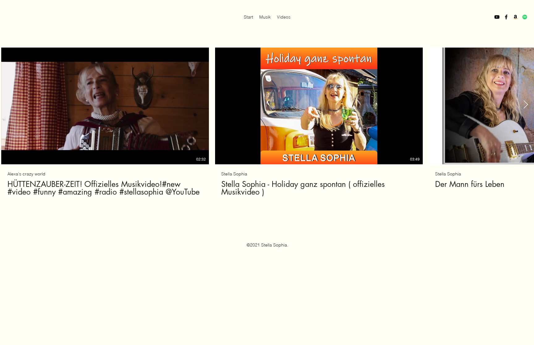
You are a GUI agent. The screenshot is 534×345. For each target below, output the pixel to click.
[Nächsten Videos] (525, 104)
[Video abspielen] (105, 106)
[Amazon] (515, 17)
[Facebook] (506, 17)
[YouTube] (497, 17)
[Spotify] (525, 17)
